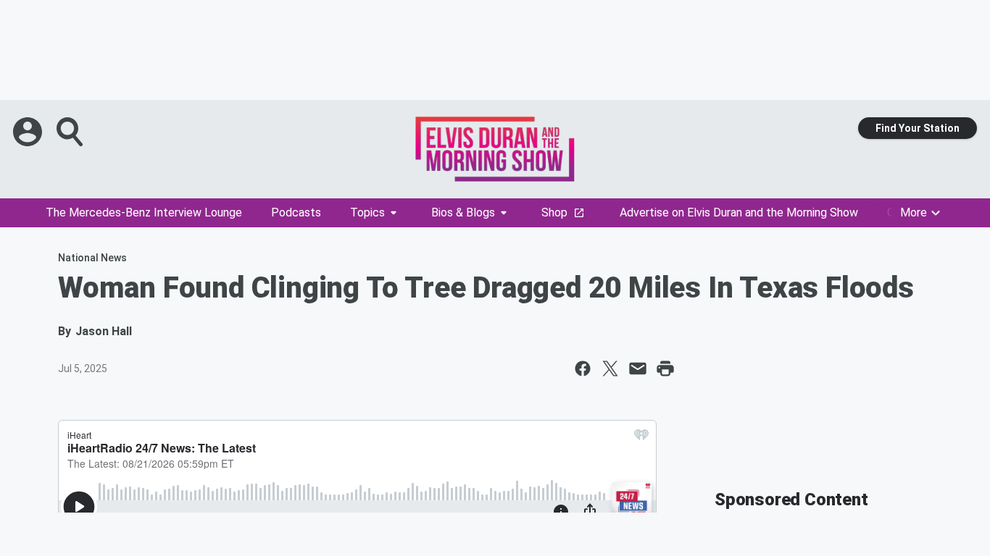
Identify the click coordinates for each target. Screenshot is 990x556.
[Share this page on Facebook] (583, 368)
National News (92, 258)
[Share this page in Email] (638, 368)
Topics (367, 212)
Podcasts (296, 212)
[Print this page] (665, 368)
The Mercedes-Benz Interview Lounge (144, 212)
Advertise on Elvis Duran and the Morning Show (739, 212)
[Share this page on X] (610, 368)
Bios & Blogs (463, 212)
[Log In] (29, 131)
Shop (554, 212)
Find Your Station (917, 128)
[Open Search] (71, 131)
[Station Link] (495, 149)
